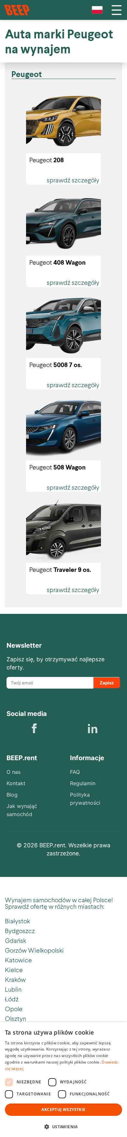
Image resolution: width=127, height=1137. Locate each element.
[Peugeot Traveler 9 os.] (63, 530)
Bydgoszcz (20, 930)
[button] (63, 1126)
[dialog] (63, 1079)
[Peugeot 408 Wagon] (63, 223)
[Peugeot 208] (63, 121)
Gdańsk (15, 940)
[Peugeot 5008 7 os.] (63, 326)
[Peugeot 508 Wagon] (63, 428)
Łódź (12, 999)
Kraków (15, 979)
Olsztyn (15, 1018)
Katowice (18, 960)
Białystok (17, 921)
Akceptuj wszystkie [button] (63, 1109)
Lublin (13, 989)
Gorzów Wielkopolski (34, 950)
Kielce (14, 969)
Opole (13, 1008)
